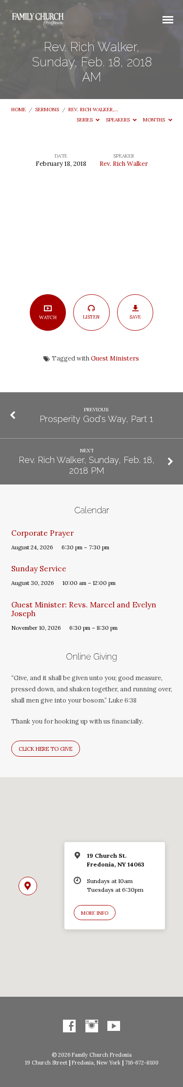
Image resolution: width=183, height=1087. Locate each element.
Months (154, 120)
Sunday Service (38, 568)
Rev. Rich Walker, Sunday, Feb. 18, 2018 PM (87, 465)
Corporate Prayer (42, 533)
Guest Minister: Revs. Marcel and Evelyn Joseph (83, 609)
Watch (48, 317)
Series (85, 120)
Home (18, 109)
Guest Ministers (115, 358)
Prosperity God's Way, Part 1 (96, 419)
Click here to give (45, 748)
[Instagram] (91, 1026)
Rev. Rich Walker (124, 164)
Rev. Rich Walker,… (93, 109)
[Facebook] (69, 1026)
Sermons (47, 109)
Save (135, 317)
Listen (91, 317)
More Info (94, 913)
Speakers (118, 120)
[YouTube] (113, 1026)
